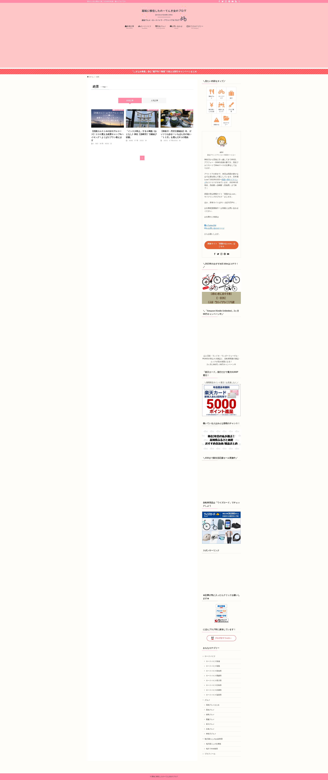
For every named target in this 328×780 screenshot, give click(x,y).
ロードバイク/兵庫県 (214, 690)
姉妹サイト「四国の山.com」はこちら (221, 245)
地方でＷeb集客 (212, 749)
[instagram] (226, 1)
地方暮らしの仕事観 (213, 744)
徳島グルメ (210, 714)
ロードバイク (210, 656)
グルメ (207, 700)
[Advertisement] (164, 50)
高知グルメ (210, 710)
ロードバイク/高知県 (214, 671)
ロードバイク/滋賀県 (214, 695)
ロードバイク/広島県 (214, 685)
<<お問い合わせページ (215, 228)
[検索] (239, 1)
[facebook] (219, 1)
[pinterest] (229, 1)
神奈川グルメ (211, 734)
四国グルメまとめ (212, 705)
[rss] (236, 1)
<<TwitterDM (211, 225)
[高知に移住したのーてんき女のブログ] (164, 13)
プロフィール (210, 754)
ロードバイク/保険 (213, 666)
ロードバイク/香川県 (214, 680)
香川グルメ (210, 724)
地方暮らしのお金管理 (214, 739)
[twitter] (222, 1)
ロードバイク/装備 (213, 661)
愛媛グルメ (210, 719)
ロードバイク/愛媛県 (214, 676)
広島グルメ (210, 729)
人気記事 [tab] (154, 100)
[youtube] (232, 1)
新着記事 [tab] (130, 100)
